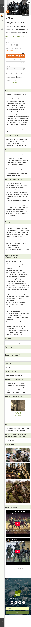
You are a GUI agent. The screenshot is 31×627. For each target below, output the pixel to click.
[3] (18, 569)
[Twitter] (19, 602)
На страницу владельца (16, 55)
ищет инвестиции (11, 82)
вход (17, 613)
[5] (22, 569)
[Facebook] (15, 602)
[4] (20, 569)
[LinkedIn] (12, 602)
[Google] (23, 602)
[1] (15, 569)
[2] (17, 569)
